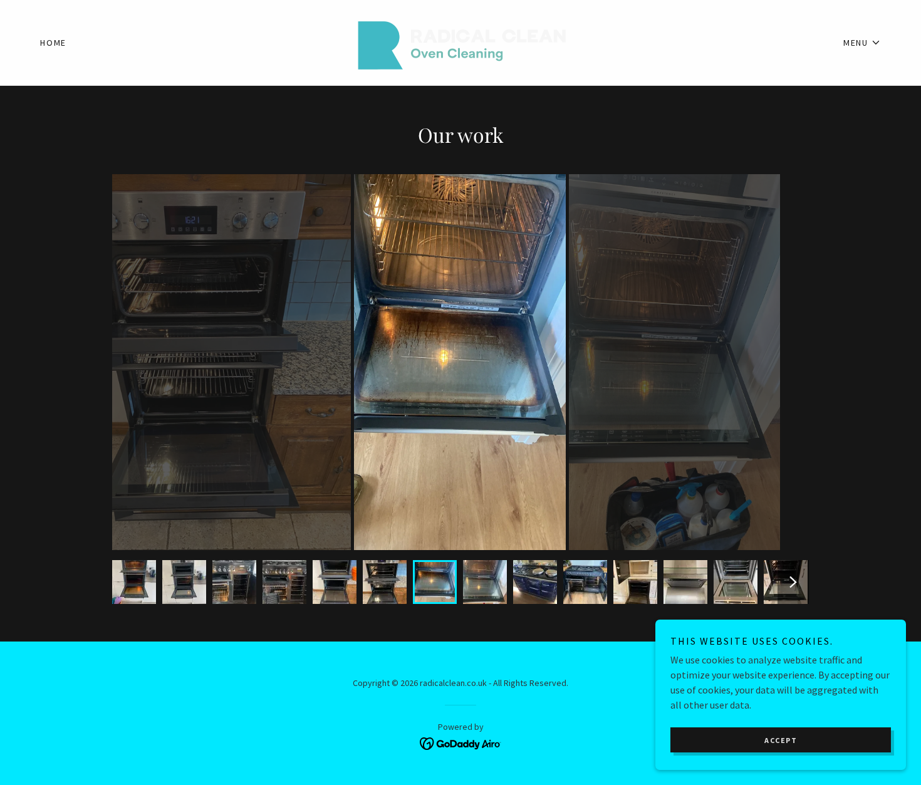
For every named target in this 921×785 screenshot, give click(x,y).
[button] (862, 42)
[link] (460, 41)
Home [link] (53, 42)
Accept (780, 740)
